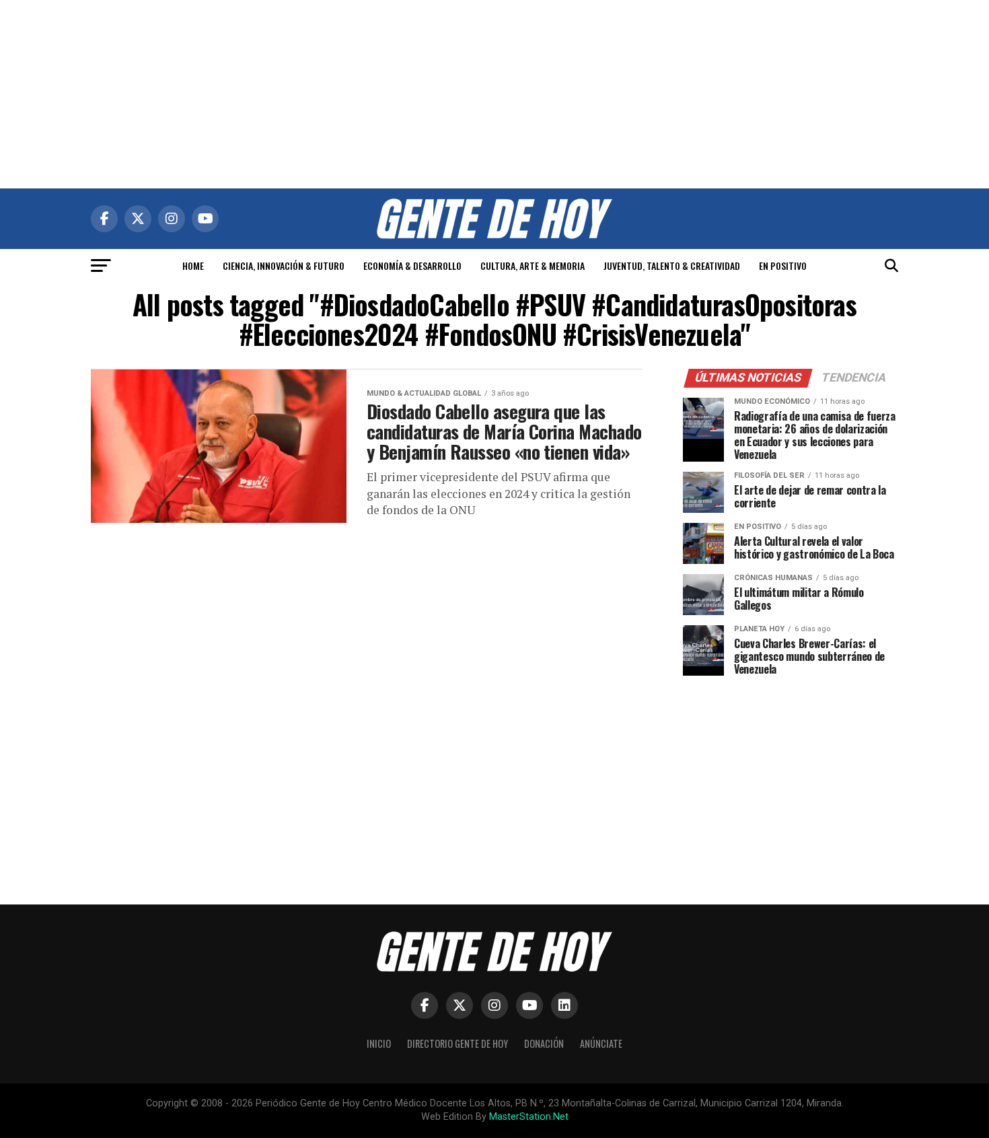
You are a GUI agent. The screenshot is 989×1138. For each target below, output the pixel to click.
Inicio (379, 1043)
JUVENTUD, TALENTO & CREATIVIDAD (671, 265)
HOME (193, 265)
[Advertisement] (494, 94)
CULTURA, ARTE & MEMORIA (532, 265)
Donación (544, 1043)
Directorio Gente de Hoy (457, 1043)
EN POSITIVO (783, 265)
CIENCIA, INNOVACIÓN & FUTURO (283, 265)
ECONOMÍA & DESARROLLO (412, 265)
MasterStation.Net (529, 1117)
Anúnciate (601, 1043)
